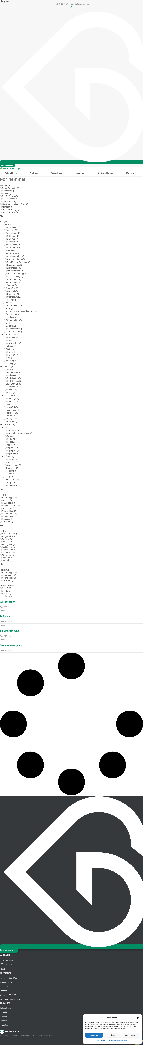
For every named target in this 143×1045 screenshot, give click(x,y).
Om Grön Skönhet (105, 173)
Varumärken (56, 173)
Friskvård (34, 173)
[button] (138, 1018)
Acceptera (94, 1035)
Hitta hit (3, 969)
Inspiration (79, 173)
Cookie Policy (101, 1040)
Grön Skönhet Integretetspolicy (117, 1040)
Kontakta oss (132, 173)
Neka (113, 1035)
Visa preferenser (131, 1035)
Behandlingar (11, 173)
